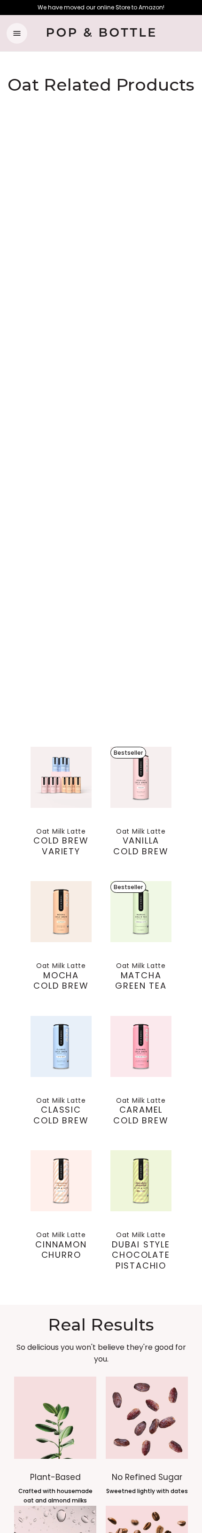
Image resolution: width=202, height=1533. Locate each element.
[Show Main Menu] (17, 33)
